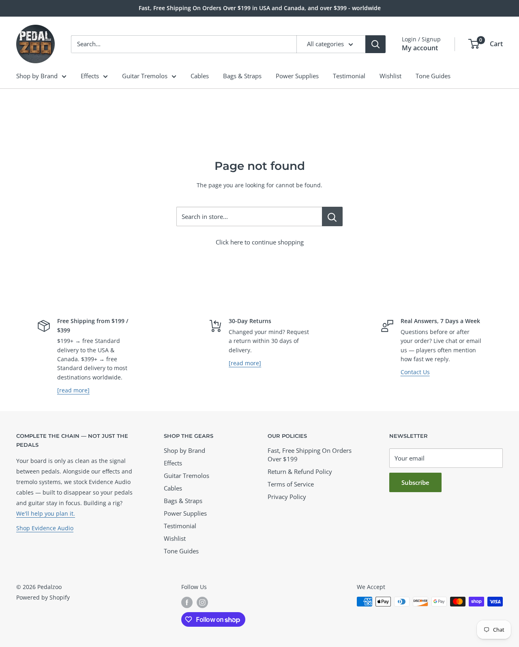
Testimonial (349, 76)
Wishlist (390, 76)
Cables (200, 76)
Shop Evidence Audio (44, 528)
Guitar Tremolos (144, 76)
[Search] (375, 44)
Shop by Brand (37, 76)
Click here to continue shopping (260, 242)
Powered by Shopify (43, 597)
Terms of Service (291, 484)
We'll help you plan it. (45, 513)
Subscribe (415, 482)
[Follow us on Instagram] (202, 602)
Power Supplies (297, 76)
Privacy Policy (287, 497)
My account (420, 47)
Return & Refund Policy (300, 471)
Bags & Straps (242, 76)
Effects (90, 76)
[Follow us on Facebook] (187, 602)
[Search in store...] (332, 216)
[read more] (73, 390)
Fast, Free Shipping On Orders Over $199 (310, 454)
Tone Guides (433, 76)
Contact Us (415, 372)
